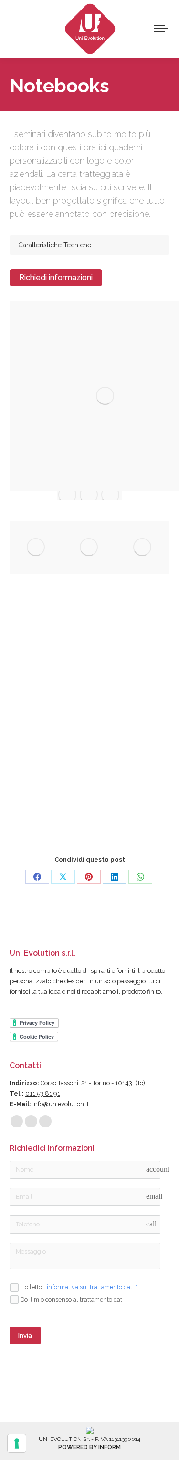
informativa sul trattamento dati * (92, 1287)
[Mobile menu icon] (160, 28)
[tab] (89, 245)
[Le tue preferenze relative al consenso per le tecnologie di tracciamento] (17, 1443)
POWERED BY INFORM (89, 1447)
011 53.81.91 (42, 1093)
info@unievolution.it (60, 1103)
